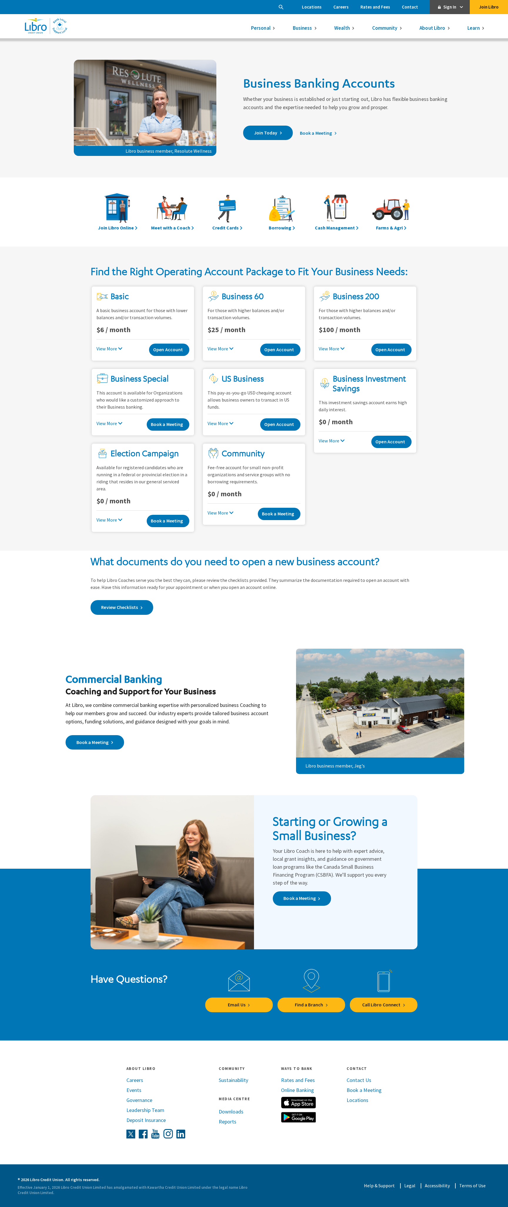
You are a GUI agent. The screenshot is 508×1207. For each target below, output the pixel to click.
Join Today (266, 133)
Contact (410, 7)
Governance (139, 1100)
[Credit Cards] (226, 212)
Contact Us (359, 1080)
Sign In (449, 7)
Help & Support (379, 1185)
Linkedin (181, 1134)
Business (302, 28)
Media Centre (234, 1098)
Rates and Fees (375, 7)
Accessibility (437, 1185)
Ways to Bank (297, 1068)
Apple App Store (298, 1102)
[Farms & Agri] (390, 212)
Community (384, 28)
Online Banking (297, 1090)
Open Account (168, 349)
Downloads (231, 1111)
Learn (473, 28)
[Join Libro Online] (117, 212)
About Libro (432, 28)
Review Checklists (119, 607)
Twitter (130, 1134)
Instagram (168, 1134)
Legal (409, 1185)
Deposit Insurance (146, 1120)
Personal (260, 28)
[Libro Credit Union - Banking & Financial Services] (46, 26)
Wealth (342, 28)
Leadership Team (145, 1110)
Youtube (155, 1134)
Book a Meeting (316, 133)
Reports (227, 1121)
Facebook (143, 1134)
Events (133, 1090)
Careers (341, 7)
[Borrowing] (281, 212)
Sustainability (233, 1080)
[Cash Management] (336, 212)
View (101, 348)
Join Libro (489, 7)
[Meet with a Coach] (172, 212)
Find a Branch (309, 1005)
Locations (312, 7)
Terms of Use (472, 1185)
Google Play (298, 1117)
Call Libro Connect (381, 1005)
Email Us (236, 1005)
